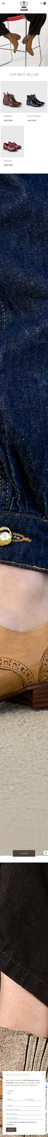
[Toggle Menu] (3, 3)
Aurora (8, 160)
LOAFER (24, 853)
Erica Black (34, 115)
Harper (8, 115)
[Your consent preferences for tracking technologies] (46, 853)
